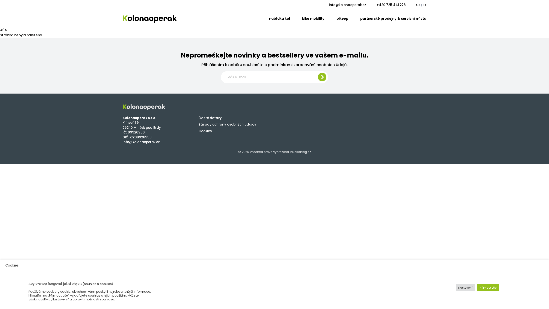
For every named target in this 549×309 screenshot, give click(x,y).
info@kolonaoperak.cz (347, 5)
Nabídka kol (279, 18)
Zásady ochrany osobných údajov (227, 124)
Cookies (205, 131)
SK (424, 5)
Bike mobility (313, 18)
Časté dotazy (210, 118)
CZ (418, 5)
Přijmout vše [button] (488, 288)
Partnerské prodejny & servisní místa (393, 18)
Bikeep (342, 18)
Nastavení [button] (465, 288)
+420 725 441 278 (391, 5)
